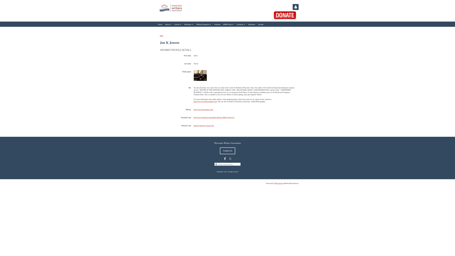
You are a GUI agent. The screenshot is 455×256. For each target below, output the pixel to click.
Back (161, 35)
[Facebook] (225, 158)
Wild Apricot (278, 183)
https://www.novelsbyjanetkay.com (205, 101)
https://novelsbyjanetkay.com (203, 109)
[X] (230, 158)
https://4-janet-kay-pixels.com (204, 125)
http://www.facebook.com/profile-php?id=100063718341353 (214, 117)
